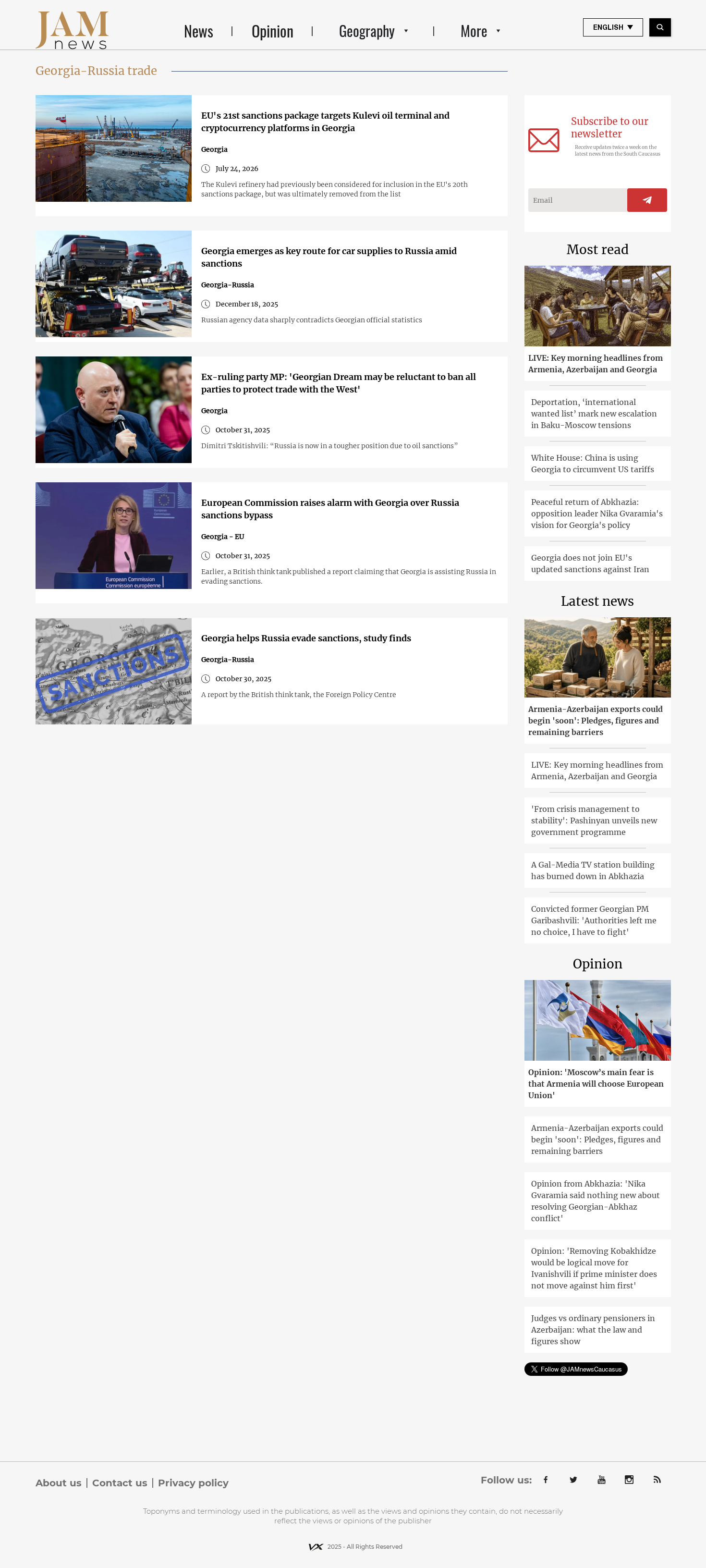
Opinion (272, 30)
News (198, 30)
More (474, 30)
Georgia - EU (222, 536)
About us (59, 1483)
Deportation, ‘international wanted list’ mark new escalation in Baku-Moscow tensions (594, 413)
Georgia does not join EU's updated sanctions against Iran (590, 563)
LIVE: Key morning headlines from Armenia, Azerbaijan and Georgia (595, 363)
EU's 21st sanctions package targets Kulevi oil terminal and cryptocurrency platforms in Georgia (325, 122)
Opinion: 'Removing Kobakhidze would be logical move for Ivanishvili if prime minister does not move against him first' (594, 1268)
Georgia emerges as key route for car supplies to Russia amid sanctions (329, 257)
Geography (367, 30)
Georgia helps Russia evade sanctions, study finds (306, 638)
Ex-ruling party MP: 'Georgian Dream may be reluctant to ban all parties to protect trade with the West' (338, 383)
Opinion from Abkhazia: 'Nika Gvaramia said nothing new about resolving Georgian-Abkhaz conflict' (595, 1201)
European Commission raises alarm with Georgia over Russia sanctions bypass (330, 509)
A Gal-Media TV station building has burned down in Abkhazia (593, 870)
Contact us (119, 1483)
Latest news (597, 601)
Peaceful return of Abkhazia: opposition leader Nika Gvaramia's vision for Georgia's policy (597, 513)
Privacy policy (193, 1483)
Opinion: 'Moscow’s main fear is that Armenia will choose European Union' (596, 1083)
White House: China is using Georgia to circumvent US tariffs (592, 463)
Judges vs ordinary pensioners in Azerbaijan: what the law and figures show (593, 1329)
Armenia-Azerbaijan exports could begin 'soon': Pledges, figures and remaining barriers (595, 720)
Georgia (214, 149)
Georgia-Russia (227, 285)
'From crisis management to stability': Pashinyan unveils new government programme (594, 820)
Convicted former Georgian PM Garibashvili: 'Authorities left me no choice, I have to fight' (594, 920)
